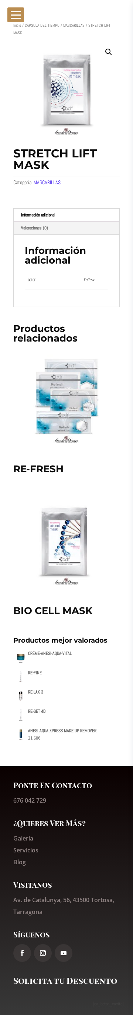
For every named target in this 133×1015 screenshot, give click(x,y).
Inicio (17, 25)
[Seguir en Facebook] (22, 953)
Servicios (25, 850)
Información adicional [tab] (38, 215)
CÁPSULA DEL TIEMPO (42, 25)
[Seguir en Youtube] (63, 953)
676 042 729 (29, 800)
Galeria (23, 838)
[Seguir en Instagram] (43, 953)
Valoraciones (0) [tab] (34, 228)
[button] (108, 52)
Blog (19, 862)
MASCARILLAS (74, 25)
